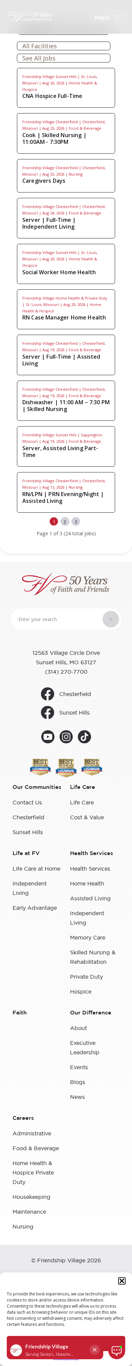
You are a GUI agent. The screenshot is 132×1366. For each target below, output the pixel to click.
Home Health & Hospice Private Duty (33, 1172)
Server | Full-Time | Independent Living (49, 223)
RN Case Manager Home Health (64, 317)
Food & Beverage (36, 1148)
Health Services (90, 868)
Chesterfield (75, 694)
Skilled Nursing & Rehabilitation (92, 957)
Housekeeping (31, 1196)
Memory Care (87, 937)
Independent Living (30, 888)
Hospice (80, 991)
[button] (121, 1281)
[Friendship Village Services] (21, 16)
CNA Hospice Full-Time (52, 96)
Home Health (87, 883)
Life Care (82, 802)
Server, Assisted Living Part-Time (60, 451)
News (77, 1096)
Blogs (77, 1082)
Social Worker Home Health (59, 272)
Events (79, 1067)
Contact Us (27, 802)
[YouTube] (47, 737)
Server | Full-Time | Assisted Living (61, 360)
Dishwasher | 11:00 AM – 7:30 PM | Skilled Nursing (66, 405)
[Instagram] (66, 737)
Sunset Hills (74, 712)
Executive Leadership (85, 1047)
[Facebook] (84, 737)
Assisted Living (90, 898)
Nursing (23, 1226)
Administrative (32, 1133)
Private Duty (86, 976)
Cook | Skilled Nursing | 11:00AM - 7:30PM (54, 138)
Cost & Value (87, 817)
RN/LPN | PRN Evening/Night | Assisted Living (63, 497)
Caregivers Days (43, 180)
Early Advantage (35, 907)
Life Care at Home (36, 868)
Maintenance (29, 1211)
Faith (20, 1012)
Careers (23, 1118)
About (78, 1028)
